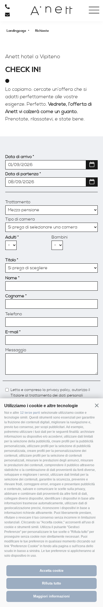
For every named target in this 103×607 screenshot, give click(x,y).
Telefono (13, 314)
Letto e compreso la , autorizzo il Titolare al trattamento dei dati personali (50, 393)
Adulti (10, 237)
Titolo (10, 260)
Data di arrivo (18, 156)
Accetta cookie (51, 571)
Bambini (60, 237)
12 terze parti (30, 413)
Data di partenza (22, 174)
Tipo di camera (20, 219)
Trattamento (17, 202)
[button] (97, 405)
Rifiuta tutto (51, 583)
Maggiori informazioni (51, 596)
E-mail (11, 332)
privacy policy (58, 390)
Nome (11, 278)
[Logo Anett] (51, 12)
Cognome (14, 296)
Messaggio (15, 350)
